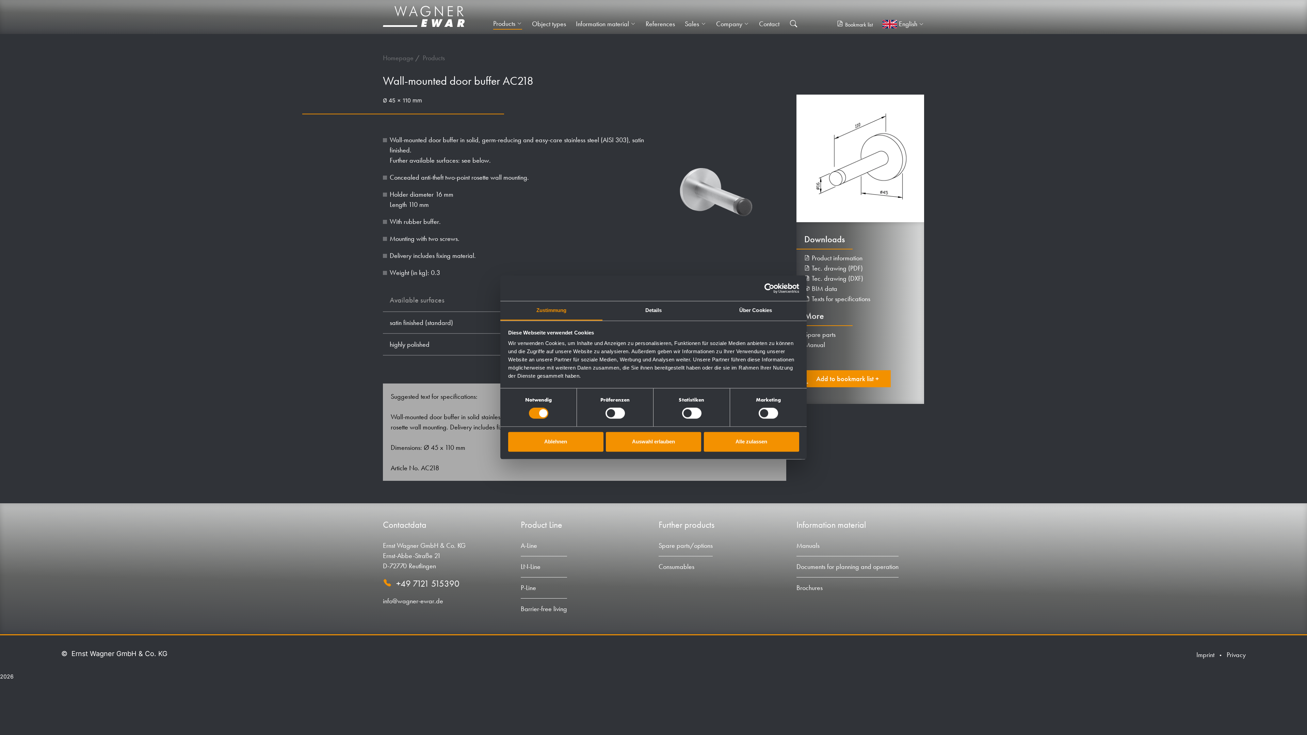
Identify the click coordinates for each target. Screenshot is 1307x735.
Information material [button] (602, 24)
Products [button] (504, 23)
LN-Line (530, 566)
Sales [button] (692, 24)
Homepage (399, 58)
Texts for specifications (840, 299)
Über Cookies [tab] (755, 310)
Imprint (1205, 655)
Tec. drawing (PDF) (836, 268)
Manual (814, 345)
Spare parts (820, 334)
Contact (769, 24)
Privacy (1236, 655)
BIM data (823, 288)
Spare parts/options (686, 545)
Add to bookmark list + (847, 379)
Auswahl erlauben (653, 441)
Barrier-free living (544, 609)
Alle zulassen (751, 441)
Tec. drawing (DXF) (836, 278)
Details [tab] (653, 310)
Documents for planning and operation (847, 566)
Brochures (809, 588)
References (660, 24)
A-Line (529, 545)
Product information (836, 258)
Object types (549, 24)
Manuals (808, 545)
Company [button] (729, 24)
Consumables (676, 566)
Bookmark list (859, 24)
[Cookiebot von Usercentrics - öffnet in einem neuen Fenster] (769, 288)
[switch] (615, 413)
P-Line (528, 588)
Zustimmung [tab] (551, 310)
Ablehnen (555, 441)
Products (434, 58)
